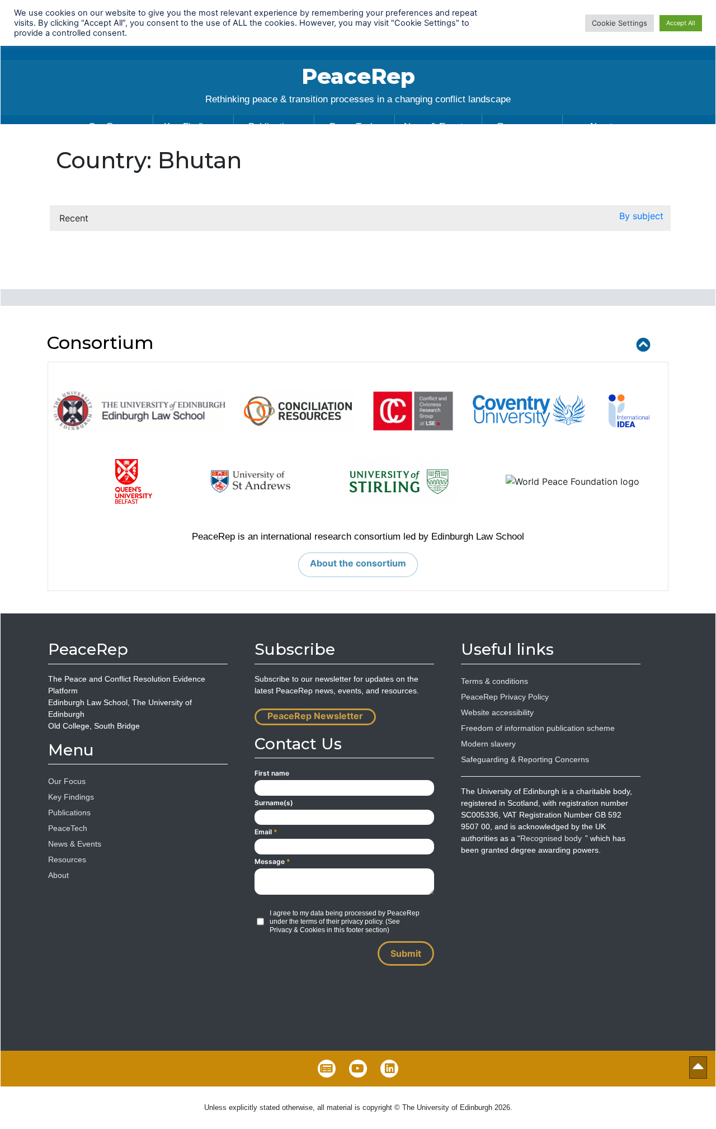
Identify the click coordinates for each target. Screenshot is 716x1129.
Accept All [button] (680, 23)
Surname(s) (274, 803)
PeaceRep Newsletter (315, 715)
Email (266, 832)
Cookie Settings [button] (619, 22)
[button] (641, 218)
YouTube (358, 1069)
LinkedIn (389, 1069)
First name (272, 773)
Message (272, 861)
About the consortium (358, 563)
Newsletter (327, 1069)
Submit (405, 953)
